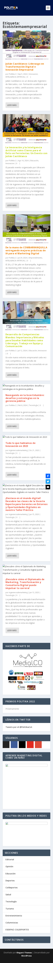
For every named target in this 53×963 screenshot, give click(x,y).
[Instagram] (22, 744)
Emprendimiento (35, 258)
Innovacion (33, 74)
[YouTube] (30, 744)
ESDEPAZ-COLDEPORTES (17, 929)
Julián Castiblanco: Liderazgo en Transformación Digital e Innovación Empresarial (25, 66)
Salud (8, 894)
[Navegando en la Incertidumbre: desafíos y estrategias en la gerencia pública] (26, 387)
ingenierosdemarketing (18, 450)
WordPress (26, 955)
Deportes (10, 880)
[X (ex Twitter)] (6, 744)
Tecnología (33, 405)
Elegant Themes (24, 952)
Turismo (10, 908)
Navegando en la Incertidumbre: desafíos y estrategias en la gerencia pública (25, 398)
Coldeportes (12, 887)
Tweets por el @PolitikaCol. (19, 727)
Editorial (10, 859)
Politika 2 (12, 74)
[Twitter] (48, 481)
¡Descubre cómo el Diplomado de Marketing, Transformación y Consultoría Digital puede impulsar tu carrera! (25, 584)
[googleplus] (38, 744)
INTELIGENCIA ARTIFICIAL (15, 77)
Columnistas (12, 922)
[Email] (48, 487)
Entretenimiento (14, 915)
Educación (34, 160)
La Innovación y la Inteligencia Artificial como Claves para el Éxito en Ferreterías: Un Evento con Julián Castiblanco (26, 152)
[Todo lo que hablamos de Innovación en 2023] (26, 437)
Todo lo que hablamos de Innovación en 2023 (21, 444)
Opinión (9, 866)
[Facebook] (14, 744)
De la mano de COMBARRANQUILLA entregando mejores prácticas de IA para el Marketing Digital (26, 250)
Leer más (12, 105)
